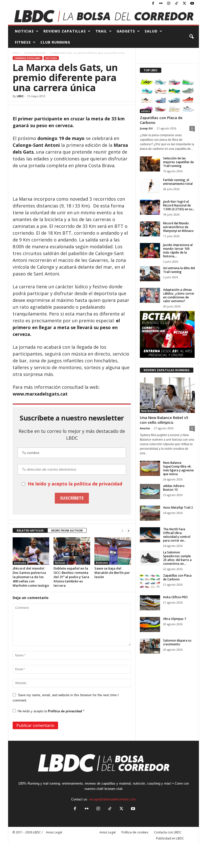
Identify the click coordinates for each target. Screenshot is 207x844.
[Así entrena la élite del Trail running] (150, 273)
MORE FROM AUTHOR (67, 530)
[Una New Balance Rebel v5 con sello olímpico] (167, 395)
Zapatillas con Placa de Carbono (161, 120)
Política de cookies (134, 832)
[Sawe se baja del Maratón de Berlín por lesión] (112, 551)
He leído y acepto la (51, 711)
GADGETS (126, 31)
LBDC (20, 96)
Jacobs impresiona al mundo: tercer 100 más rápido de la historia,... (178, 250)
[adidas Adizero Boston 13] (150, 491)
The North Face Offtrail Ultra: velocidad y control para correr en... (176, 535)
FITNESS (23, 42)
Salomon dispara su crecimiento (177, 642)
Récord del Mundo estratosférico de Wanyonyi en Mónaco (178, 227)
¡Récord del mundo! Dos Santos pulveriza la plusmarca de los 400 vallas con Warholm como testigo (31, 577)
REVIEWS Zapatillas (64, 31)
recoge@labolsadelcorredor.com (112, 799)
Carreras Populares (34, 53)
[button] (191, 36)
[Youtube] (192, 3)
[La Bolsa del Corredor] (103, 16)
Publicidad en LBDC (170, 838)
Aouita (145, 428)
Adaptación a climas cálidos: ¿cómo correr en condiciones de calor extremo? (178, 295)
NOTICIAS (24, 31)
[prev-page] (122, 530)
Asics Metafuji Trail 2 (178, 507)
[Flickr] (161, 3)
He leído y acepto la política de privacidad (75, 484)
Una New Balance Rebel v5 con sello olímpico (164, 420)
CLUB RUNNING (55, 42)
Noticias (51, 58)
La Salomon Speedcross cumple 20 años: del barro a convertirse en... (177, 558)
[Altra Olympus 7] (150, 624)
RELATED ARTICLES (30, 530)
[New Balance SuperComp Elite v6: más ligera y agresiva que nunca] (150, 468)
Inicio (16, 53)
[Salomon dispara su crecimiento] (150, 646)
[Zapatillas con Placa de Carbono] (167, 95)
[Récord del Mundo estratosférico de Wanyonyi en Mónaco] (150, 228)
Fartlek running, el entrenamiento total (178, 182)
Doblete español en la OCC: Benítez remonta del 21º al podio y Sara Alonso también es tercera (71, 577)
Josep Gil (146, 128)
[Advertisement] (72, 182)
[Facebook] (153, 3)
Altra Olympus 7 (174, 619)
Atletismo (20, 563)
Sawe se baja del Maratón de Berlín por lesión (112, 572)
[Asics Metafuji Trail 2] (150, 513)
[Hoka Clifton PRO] (150, 602)
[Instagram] (169, 3)
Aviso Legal (107, 832)
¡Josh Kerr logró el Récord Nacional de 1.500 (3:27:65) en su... (179, 205)
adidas (145, 111)
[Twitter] (184, 3)
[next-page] (128, 530)
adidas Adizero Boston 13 (174, 488)
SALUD (151, 31)
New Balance (149, 411)
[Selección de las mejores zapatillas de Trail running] (150, 163)
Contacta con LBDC (168, 832)
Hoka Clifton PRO (175, 597)
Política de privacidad (65, 711)
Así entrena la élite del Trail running (179, 270)
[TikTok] (176, 3)
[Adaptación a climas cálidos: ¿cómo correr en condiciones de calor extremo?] (150, 295)
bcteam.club (113, 789)
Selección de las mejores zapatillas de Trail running (178, 162)
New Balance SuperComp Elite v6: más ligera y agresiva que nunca (178, 468)
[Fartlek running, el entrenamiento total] (150, 185)
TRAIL (101, 31)
